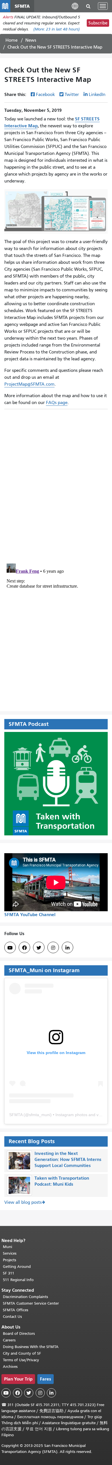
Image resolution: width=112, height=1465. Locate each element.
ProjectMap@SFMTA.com (29, 384)
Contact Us (12, 1316)
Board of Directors (19, 1333)
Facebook (45, 94)
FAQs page (56, 402)
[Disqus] (56, 484)
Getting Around (17, 1266)
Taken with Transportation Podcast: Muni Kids (61, 1181)
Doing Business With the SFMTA (31, 1346)
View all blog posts (23, 1202)
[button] (75, 6)
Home (11, 40)
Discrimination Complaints (25, 1296)
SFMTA (15, 1114)
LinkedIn (97, 94)
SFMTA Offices (15, 1310)
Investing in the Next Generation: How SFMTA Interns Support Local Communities (67, 1159)
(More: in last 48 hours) (56, 29)
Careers (9, 1340)
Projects (9, 1260)
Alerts (8, 17)
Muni (7, 1246)
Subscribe (97, 23)
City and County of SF (22, 1353)
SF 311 (8, 1273)
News (30, 40)
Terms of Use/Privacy (21, 1360)
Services (9, 1253)
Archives (10, 1366)
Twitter (72, 94)
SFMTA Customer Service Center (31, 1303)
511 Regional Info (18, 1279)
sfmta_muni (39, 1114)
